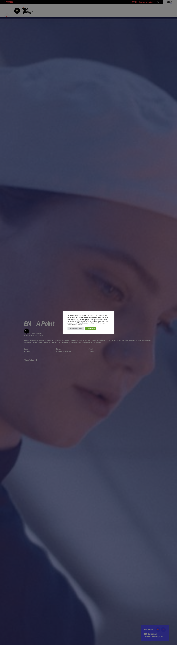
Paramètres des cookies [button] (76, 328)
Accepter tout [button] (91, 328)
